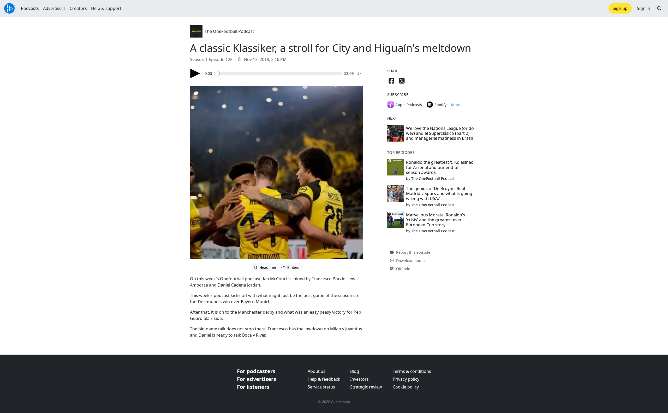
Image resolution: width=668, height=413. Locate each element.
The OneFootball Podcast (229, 31)
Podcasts (30, 8)
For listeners (253, 386)
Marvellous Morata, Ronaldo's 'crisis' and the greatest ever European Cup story (435, 220)
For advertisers (256, 378)
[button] (659, 8)
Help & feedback (324, 379)
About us (316, 371)
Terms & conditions (412, 371)
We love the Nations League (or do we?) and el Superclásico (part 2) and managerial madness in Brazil (440, 133)
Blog (354, 371)
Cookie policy (406, 387)
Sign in (643, 8)
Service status (321, 387)
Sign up (620, 8)
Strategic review (366, 387)
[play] (195, 73)
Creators (78, 8)
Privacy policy (406, 379)
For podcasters (256, 371)
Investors (359, 379)
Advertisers (54, 8)
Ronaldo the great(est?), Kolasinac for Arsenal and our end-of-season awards (439, 167)
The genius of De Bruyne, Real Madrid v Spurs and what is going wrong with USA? (439, 193)
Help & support (106, 8)
